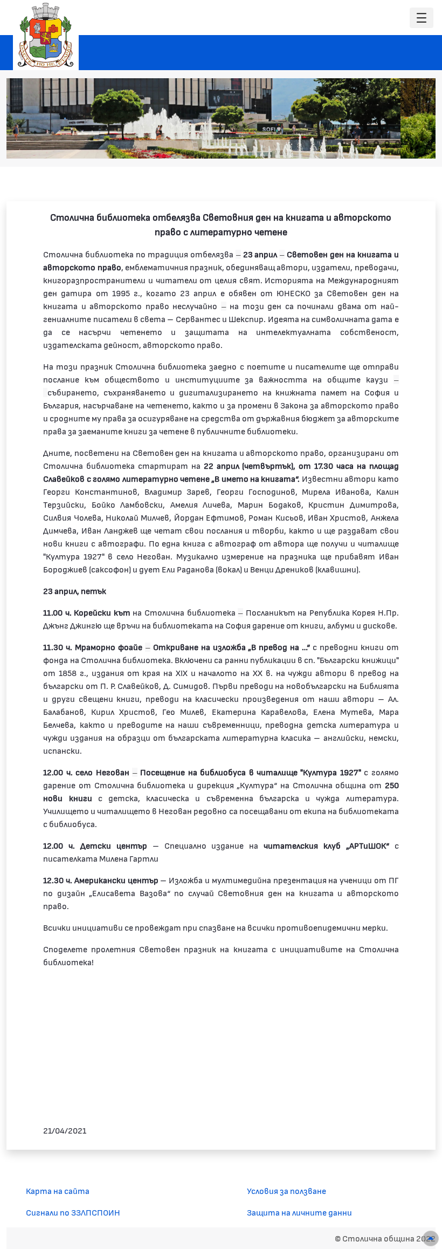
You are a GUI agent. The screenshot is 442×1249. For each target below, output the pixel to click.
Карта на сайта (57, 1190)
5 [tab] (387, 143)
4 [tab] (376, 143)
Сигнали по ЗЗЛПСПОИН (73, 1212)
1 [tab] (344, 143)
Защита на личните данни (299, 1212)
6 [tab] (397, 143)
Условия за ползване (286, 1190)
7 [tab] (408, 143)
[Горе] (431, 1238)
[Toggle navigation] (421, 18)
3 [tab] (365, 143)
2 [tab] (354, 143)
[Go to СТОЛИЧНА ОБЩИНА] (46, 35)
